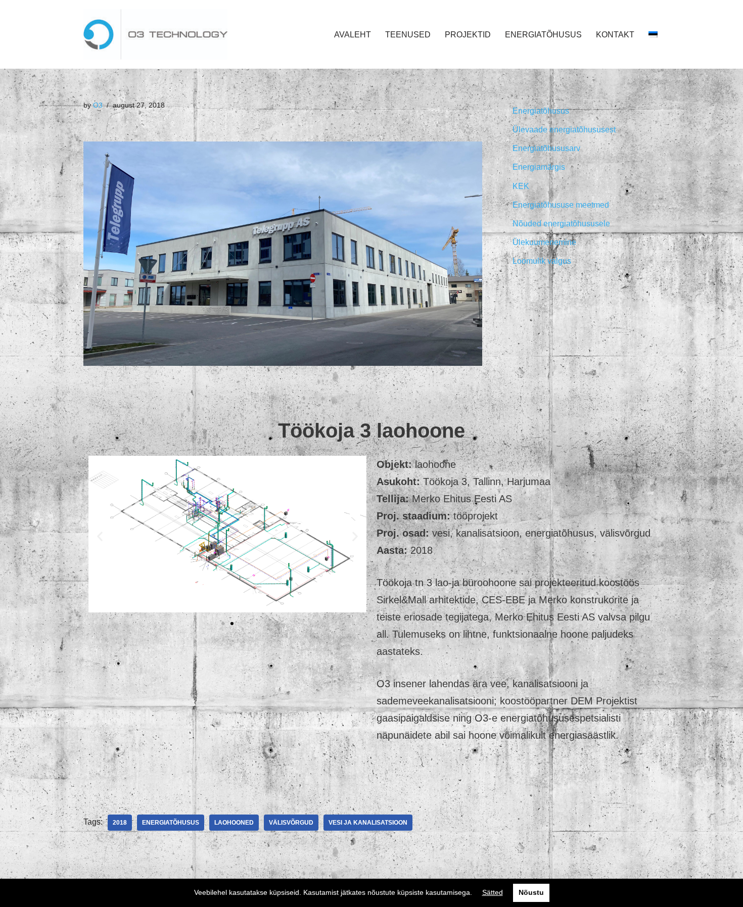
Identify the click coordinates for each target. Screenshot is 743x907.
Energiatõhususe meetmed (561, 205)
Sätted (492, 892)
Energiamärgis (539, 167)
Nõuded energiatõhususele (561, 223)
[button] (222, 623)
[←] (155, 34)
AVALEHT (352, 34)
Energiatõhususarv (546, 148)
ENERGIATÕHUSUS (543, 34)
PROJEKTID (468, 34)
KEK (521, 186)
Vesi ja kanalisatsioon (368, 822)
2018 (120, 822)
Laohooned (234, 822)
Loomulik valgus (542, 261)
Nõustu (531, 892)
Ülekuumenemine (544, 242)
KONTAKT (615, 34)
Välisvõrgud (291, 822)
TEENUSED (408, 34)
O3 (98, 105)
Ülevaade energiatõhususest (564, 129)
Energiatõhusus (170, 822)
